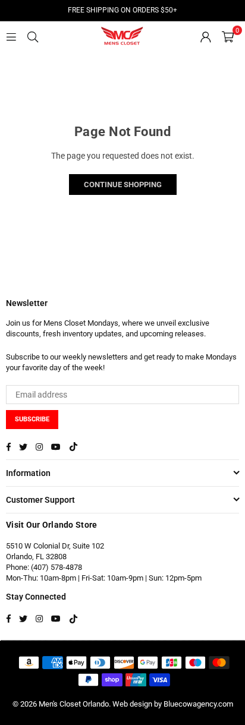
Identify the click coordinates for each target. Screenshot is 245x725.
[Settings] (205, 36)
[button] (227, 36)
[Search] (32, 36)
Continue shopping (123, 184)
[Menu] (11, 36)
